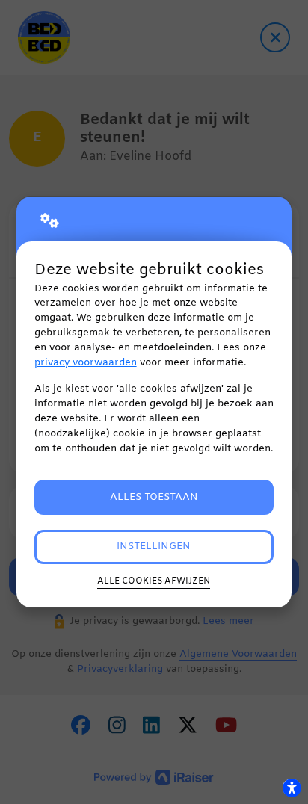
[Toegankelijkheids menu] (292, 788)
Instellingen (154, 546)
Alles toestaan (154, 497)
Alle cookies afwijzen (153, 581)
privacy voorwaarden (85, 362)
